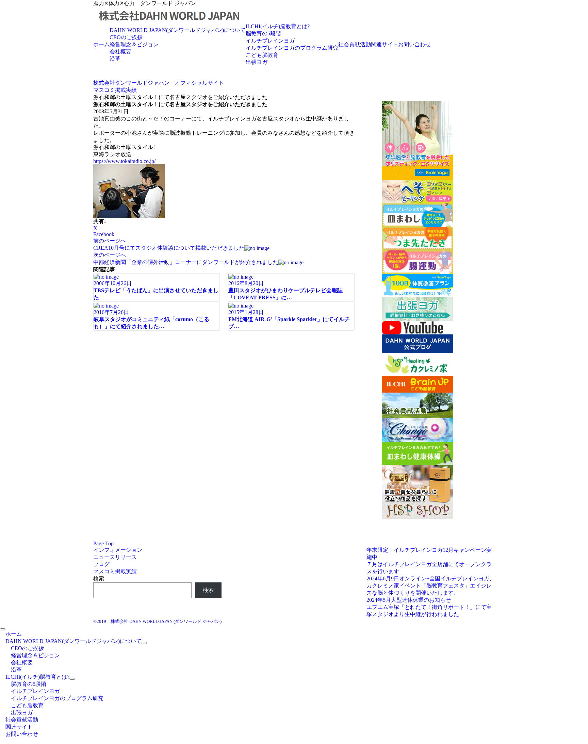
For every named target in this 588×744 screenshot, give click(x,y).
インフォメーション (117, 550)
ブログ (101, 564)
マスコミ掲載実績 (115, 571)
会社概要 (120, 51)
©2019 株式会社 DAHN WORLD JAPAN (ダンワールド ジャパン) (157, 621)
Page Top (103, 543)
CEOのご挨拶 (126, 37)
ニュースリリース (115, 557)
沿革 (115, 59)
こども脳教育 (262, 55)
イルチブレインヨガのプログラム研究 (292, 48)
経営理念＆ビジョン (134, 44)
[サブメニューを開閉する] (144, 643)
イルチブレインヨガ (270, 41)
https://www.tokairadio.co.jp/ (124, 161)
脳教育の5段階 (263, 33)
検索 (98, 578)
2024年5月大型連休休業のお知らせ (408, 600)
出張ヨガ (256, 62)
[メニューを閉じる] (2, 629)
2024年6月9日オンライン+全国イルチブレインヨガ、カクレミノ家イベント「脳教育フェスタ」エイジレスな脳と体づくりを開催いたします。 (430, 586)
